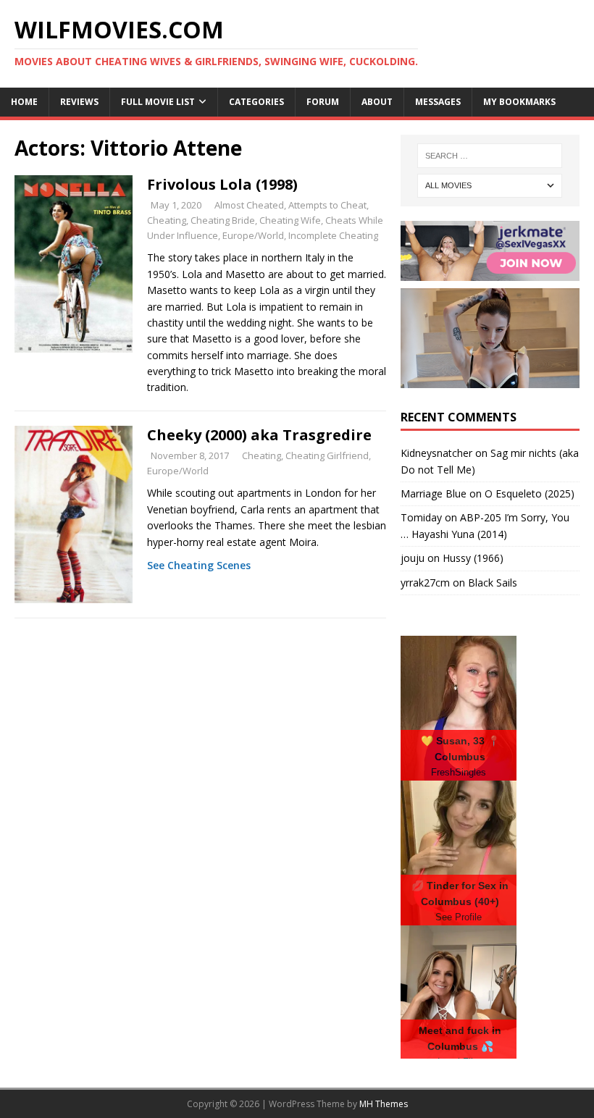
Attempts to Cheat (327, 204)
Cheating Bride (223, 220)
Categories (256, 102)
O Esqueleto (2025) (529, 493)
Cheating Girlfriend (327, 455)
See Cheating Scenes (199, 565)
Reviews (79, 102)
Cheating (166, 220)
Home (24, 102)
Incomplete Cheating (333, 235)
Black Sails (492, 582)
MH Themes (383, 1104)
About (377, 102)
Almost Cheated (249, 204)
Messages (438, 102)
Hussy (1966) (473, 558)
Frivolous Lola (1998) (222, 184)
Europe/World (253, 235)
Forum (322, 102)
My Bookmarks (519, 102)
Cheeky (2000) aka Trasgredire (259, 435)
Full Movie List (158, 102)
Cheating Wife (290, 220)
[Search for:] (489, 155)
